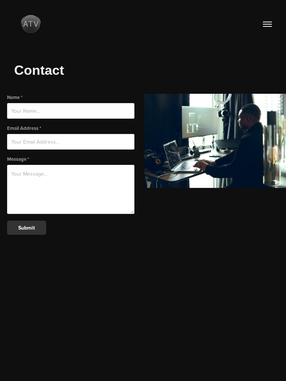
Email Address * (24, 128)
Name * (15, 97)
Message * (18, 159)
